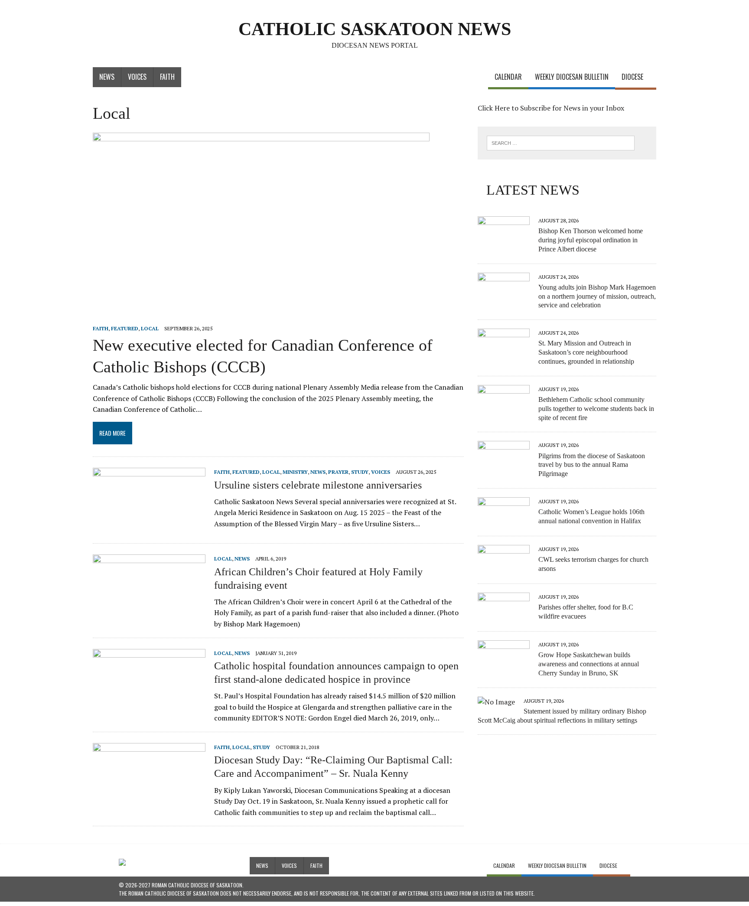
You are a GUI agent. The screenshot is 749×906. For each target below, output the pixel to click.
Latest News (533, 190)
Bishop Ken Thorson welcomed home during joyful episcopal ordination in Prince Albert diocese (590, 240)
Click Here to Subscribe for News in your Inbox (551, 108)
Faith (167, 77)
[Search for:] (561, 142)
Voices (137, 77)
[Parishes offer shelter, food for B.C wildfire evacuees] (504, 615)
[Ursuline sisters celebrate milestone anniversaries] (149, 525)
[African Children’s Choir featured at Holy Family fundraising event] (149, 612)
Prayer (338, 472)
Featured (124, 328)
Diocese (632, 77)
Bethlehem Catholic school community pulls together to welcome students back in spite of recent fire (596, 408)
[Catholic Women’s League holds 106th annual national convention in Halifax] (504, 520)
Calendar (508, 77)
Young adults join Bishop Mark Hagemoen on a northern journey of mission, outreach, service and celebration (597, 296)
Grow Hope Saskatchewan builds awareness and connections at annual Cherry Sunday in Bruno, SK (588, 664)
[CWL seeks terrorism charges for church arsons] (504, 568)
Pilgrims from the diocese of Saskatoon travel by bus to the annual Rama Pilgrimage (591, 465)
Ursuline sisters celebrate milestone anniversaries (318, 485)
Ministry (295, 472)
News (106, 77)
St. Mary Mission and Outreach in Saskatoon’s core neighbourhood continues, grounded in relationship (586, 352)
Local (150, 328)
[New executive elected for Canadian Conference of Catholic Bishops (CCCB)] (261, 316)
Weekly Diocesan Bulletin (572, 77)
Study (359, 472)
